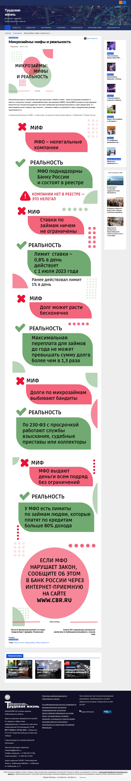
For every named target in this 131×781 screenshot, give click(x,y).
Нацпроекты (77, 28)
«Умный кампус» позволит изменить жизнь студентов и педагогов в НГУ (115, 101)
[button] (124, 28)
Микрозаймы (30, 643)
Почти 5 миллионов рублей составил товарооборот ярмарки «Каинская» (28, 631)
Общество (31, 28)
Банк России (19, 643)
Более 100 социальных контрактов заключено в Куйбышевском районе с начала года (74, 632)
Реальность (44, 643)
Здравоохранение (114, 159)
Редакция (14, 46)
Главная (8, 33)
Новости (17, 28)
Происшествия (95, 28)
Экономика (46, 28)
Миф (37, 643)
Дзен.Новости (113, 28)
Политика (61, 28)
